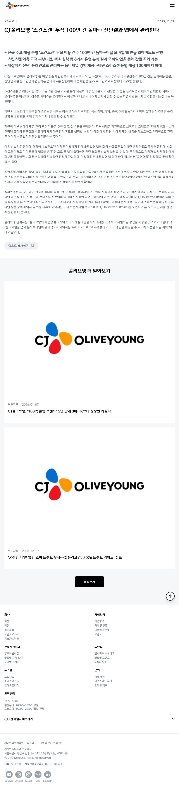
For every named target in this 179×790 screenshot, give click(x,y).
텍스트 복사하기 (18, 245)
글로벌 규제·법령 (13, 657)
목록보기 (89, 582)
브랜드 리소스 (11, 634)
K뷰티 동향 (101, 662)
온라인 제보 (101, 685)
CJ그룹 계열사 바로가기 (18, 719)
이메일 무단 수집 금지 (51, 742)
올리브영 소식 (11, 681)
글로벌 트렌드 (102, 657)
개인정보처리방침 (14, 742)
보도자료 (9, 676)
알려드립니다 (11, 685)
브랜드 (98, 634)
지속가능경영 (11, 638)
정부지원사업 (11, 653)
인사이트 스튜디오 (104, 653)
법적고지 (31, 742)
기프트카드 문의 (103, 681)
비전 (6, 625)
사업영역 (99, 621)
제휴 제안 (100, 676)
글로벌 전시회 (11, 662)
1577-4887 (11, 701)
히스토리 (9, 630)
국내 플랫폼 (101, 625)
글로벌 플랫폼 (102, 630)
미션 (6, 621)
